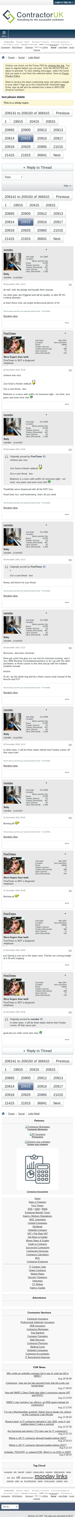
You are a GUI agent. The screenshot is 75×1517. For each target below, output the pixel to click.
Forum (11, 57)
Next (57, 155)
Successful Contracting (37, 1247)
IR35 (30, 1209)
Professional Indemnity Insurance (37, 1322)
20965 (42, 147)
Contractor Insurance (37, 1318)
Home (37, 1198)
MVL (37, 1258)
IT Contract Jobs (37, 1267)
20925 (26, 147)
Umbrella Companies (29, 45)
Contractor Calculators (37, 1254)
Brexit (27, 42)
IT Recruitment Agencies (37, 1357)
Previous (62, 113)
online (17, 1481)
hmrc (13, 1477)
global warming (59, 1472)
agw (15, 1472)
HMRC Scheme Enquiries (49, 45)
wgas (66, 1481)
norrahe (8, 249)
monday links (51, 1476)
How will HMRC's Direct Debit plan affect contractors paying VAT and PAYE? (37, 1394)
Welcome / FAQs (41, 47)
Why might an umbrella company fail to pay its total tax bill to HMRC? (38, 1374)
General (19, 42)
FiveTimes (10, 333)
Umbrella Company (37, 1230)
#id (70, 284)
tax (22, 1481)
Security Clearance (37, 1277)
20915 (26, 138)
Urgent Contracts (37, 1270)
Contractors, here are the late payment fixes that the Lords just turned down (37, 1384)
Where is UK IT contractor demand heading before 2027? (37, 1438)
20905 (26, 130)
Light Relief (63, 47)
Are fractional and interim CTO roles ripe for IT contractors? (38, 1431)
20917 (58, 138)
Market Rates (37, 1274)
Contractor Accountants (37, 1353)
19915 (18, 121)
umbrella (59, 1481)
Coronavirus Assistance (60, 42)
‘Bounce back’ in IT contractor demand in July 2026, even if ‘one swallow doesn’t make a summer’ (37, 1422)
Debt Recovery (37, 1339)
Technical (29, 47)
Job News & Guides (38, 1237)
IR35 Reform (17, 47)
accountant (8, 1472)
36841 (42, 155)
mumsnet (10, 1481)
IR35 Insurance (37, 1325)
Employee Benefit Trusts (37, 1212)
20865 (9, 130)
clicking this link (56, 65)
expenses (49, 1472)
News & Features (37, 1202)
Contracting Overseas (37, 1251)
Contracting (9, 42)
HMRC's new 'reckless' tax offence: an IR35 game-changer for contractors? (37, 1403)
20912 (42, 130)
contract (29, 1472)
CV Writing (37, 1284)
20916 (42, 138)
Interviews (37, 1281)
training (40, 1481)
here (63, 84)
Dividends (38, 1226)
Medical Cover (37, 1346)
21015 (58, 147)
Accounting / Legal (11, 45)
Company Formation (37, 1336)
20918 (9, 147)
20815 (50, 121)
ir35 (18, 1477)
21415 (9, 155)
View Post (44, 456)
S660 (37, 1209)
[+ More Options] (66, 322)
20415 (34, 121)
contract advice (38, 1472)
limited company (27, 1477)
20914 (9, 138)
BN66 (44, 1209)
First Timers (37, 1205)
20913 (58, 130)
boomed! (21, 1472)
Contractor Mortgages (37, 1329)
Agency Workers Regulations (37, 1216)
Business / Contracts (40, 42)
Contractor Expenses (37, 1261)
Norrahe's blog (10, 316)
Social (53, 47)
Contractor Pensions (37, 1343)
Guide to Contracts (37, 1244)
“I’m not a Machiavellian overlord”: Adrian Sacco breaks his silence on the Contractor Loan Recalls (37, 1413)
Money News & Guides (37, 1240)
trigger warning (49, 1481)
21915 (26, 155)
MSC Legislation (37, 1219)
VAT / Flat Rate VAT (37, 1233)
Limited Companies (37, 1223)
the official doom (30, 1481)
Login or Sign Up (63, 2)
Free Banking (37, 1332)
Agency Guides (37, 1288)
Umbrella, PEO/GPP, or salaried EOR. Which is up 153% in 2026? (37, 1452)
